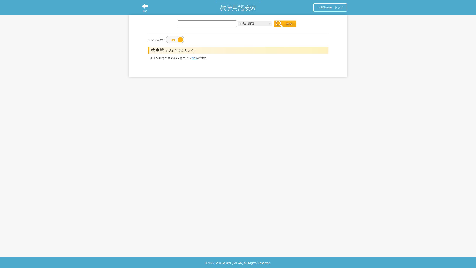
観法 (194, 58)
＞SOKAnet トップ (330, 7)
